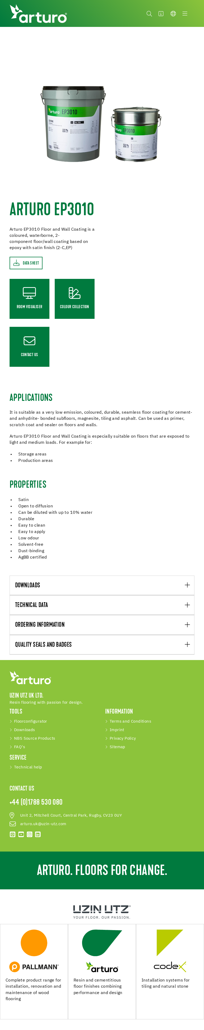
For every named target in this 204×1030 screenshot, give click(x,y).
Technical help (28, 767)
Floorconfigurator (30, 721)
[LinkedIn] (38, 834)
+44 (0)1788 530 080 (36, 803)
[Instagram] (29, 834)
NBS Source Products (34, 738)
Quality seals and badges (43, 645)
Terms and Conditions (130, 721)
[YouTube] (21, 834)
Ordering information (40, 625)
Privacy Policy (123, 738)
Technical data (31, 605)
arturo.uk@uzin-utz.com (43, 824)
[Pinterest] (13, 834)
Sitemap (117, 747)
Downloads (27, 586)
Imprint (117, 730)
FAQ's (19, 747)
